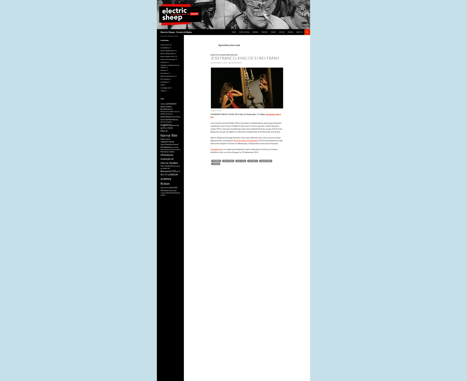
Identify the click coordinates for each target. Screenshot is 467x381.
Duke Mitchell (176, 117)
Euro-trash (241, 161)
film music (163, 122)
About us (299, 32)
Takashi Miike (172, 190)
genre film (175, 125)
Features (264, 32)
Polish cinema (176, 166)
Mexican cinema (175, 149)
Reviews (255, 32)
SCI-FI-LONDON (169, 174)
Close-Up (176, 111)
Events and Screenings (168, 59)
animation (171, 103)
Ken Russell (174, 144)
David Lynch (169, 114)
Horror (164, 130)
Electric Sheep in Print (167, 56)
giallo (162, 128)
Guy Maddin (168, 128)
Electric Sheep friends (167, 53)
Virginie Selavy (236, 63)
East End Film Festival (169, 119)
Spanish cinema (265, 161)
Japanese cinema (167, 142)
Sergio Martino (165, 187)
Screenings (164, 82)
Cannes (171, 111)
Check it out (215, 55)
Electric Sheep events (167, 51)
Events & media (244, 32)
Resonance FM (168, 171)
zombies (163, 195)
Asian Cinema (166, 107)
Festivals (163, 62)
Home (234, 32)
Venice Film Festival (173, 193)
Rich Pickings (165, 79)
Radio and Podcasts (229, 55)
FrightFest (166, 124)
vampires (216, 164)
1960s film (163, 104)
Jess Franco (253, 161)
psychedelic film (165, 168)
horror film (169, 135)
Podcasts (163, 70)
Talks (162, 85)
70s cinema (216, 161)
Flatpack (169, 122)
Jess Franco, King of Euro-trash (245, 58)
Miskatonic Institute (168, 152)
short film (174, 187)
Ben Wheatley (165, 109)
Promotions (164, 73)
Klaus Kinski (175, 147)
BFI (172, 109)
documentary (166, 116)
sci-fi (178, 171)
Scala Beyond (216, 149)
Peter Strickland (166, 166)
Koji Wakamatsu (165, 149)
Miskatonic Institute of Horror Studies (169, 158)
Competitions (165, 48)
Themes (273, 32)
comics (163, 114)
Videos (163, 91)
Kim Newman (166, 147)
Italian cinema (165, 139)
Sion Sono (164, 190)
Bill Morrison (164, 111)
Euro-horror (228, 161)
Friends (290, 32)
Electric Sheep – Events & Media (176, 32)
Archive (282, 32)
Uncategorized (165, 88)
